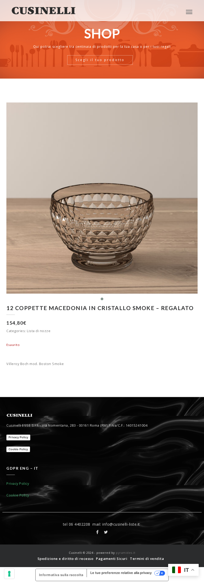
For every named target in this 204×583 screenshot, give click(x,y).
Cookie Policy (18, 449)
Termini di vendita (147, 558)
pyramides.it (125, 553)
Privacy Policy (18, 437)
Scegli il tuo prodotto (100, 60)
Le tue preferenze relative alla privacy (121, 573)
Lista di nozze (38, 331)
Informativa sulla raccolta (61, 575)
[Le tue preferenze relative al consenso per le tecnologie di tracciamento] (9, 574)
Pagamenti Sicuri (111, 558)
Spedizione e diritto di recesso (65, 558)
